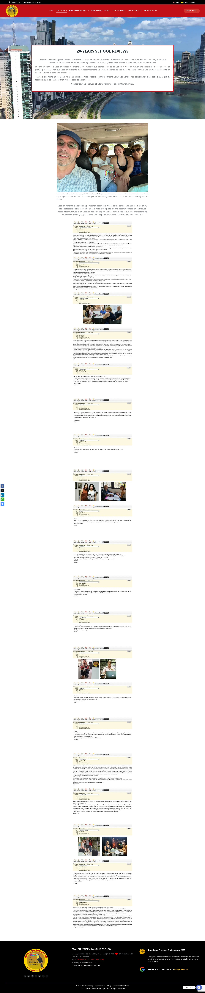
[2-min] (102, 379)
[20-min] (102, 309)
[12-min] (102, 734)
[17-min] (102, 911)
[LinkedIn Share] (2, 495)
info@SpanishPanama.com (33, 2)
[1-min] (102, 344)
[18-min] (102, 238)
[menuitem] (51, 10)
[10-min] (102, 663)
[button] (2, 508)
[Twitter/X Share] (2, 490)
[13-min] (102, 769)
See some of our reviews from (168, 969)
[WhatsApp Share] (2, 499)
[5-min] (102, 486)
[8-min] (102, 592)
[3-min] (102, 415)
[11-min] (102, 698)
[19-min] (102, 273)
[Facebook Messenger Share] (2, 504)
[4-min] (102, 450)
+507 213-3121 (97, 959)
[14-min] (102, 805)
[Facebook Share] (2, 486)
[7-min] (102, 557)
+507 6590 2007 (82, 959)
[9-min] (102, 628)
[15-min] (102, 840)
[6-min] (102, 521)
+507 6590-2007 (16, 2)
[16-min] (102, 876)
